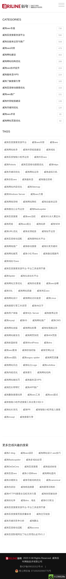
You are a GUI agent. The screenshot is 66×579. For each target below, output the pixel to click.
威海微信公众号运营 (14, 209)
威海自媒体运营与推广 (32, 41)
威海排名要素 (34, 283)
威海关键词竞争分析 (14, 520)
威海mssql (9, 417)
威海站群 (40, 224)
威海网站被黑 (11, 253)
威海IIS (23, 320)
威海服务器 (27, 179)
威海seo (54, 142)
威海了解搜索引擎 (32, 81)
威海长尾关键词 (49, 246)
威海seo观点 (24, 224)
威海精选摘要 (27, 487)
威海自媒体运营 (49, 201)
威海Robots (10, 164)
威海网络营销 (11, 201)
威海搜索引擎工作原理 (15, 305)
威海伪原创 (9, 487)
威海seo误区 (27, 453)
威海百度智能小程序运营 (16, 157)
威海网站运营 (32, 172)
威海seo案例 (10, 350)
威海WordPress (31, 342)
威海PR (26, 409)
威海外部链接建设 (32, 101)
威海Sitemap (33, 186)
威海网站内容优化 (13, 186)
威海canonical (53, 480)
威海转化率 (9, 500)
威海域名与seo (11, 261)
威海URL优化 (11, 231)
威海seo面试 (51, 394)
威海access (33, 527)
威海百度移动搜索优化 (32, 87)
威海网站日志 (11, 365)
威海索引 (27, 372)
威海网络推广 (11, 246)
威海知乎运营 (48, 231)
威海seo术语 (32, 114)
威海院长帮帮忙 (12, 387)
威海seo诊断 (52, 283)
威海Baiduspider (38, 209)
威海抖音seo (40, 157)
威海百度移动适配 (13, 238)
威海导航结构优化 (32, 480)
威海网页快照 (32, 335)
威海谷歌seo (10, 179)
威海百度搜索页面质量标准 (17, 514)
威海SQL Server (31, 313)
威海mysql (9, 320)
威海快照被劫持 (49, 493)
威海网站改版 (11, 328)
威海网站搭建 (25, 290)
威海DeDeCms (11, 466)
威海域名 (50, 149)
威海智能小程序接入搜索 (48, 409)
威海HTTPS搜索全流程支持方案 (20, 493)
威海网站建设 (32, 54)
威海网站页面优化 (32, 120)
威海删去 (34, 520)
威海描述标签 (50, 466)
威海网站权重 (29, 328)
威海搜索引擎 (26, 417)
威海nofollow (48, 365)
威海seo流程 (29, 216)
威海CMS (56, 320)
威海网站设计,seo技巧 (49, 453)
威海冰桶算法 (11, 480)
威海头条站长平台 (29, 276)
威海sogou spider (31, 357)
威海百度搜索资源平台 (32, 35)
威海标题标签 (11, 342)
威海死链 (8, 224)
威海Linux (51, 298)
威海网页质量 (51, 357)
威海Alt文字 (37, 305)
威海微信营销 (45, 179)
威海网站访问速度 (32, 298)
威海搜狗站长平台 (36, 238)
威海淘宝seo (43, 290)
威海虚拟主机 (50, 172)
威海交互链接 (43, 514)
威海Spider (9, 276)
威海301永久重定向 (50, 216)
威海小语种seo (29, 473)
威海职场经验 (29, 350)
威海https (53, 164)
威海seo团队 (10, 357)
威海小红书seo (30, 253)
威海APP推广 (31, 387)
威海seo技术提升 (32, 68)
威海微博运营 (51, 313)
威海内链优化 (11, 372)
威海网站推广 (39, 320)
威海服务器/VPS (32, 74)
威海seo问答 (32, 48)
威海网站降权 (29, 201)
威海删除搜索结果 (13, 394)
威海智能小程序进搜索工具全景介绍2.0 (23, 402)
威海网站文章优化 (13, 283)
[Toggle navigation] (61, 5)
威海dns (48, 342)
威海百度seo (10, 473)
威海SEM (55, 224)
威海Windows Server (14, 194)
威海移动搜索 (29, 246)
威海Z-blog (9, 453)
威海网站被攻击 (12, 335)
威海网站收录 (11, 149)
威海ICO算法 (47, 500)
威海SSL (8, 290)
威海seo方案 (36, 194)
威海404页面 (50, 335)
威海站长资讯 (11, 409)
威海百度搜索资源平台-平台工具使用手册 (24, 268)
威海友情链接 (29, 231)
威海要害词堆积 (47, 487)
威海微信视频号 (51, 253)
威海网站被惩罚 (12, 379)
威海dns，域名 (28, 500)
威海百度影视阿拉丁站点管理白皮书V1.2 (24, 534)
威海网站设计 (11, 298)
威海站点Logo (30, 365)
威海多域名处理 (34, 459)
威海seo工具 (33, 394)
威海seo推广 (32, 94)
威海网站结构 (44, 372)
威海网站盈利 (49, 473)
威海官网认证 (47, 350)
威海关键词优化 (32, 107)
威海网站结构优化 (32, 61)
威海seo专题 (32, 28)
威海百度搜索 (11, 216)
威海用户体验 (11, 313)
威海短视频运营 (49, 328)
